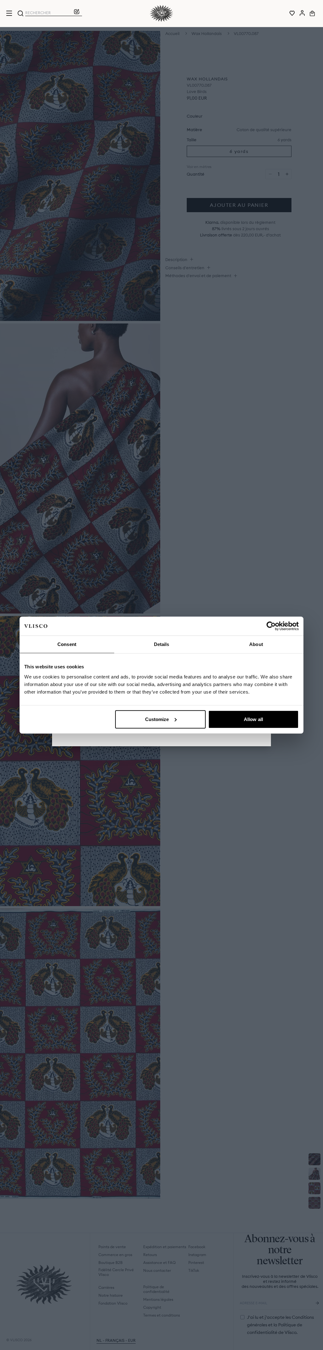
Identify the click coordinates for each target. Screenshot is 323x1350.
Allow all (253, 719)
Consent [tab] (66, 644)
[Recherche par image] (76, 13)
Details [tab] (161, 644)
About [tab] (256, 644)
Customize (157, 719)
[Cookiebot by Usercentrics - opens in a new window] (271, 626)
